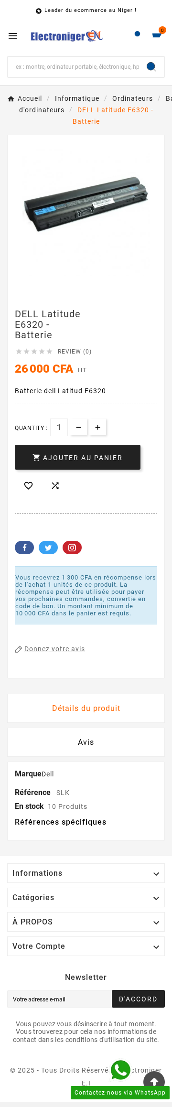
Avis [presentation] (86, 742)
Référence (34, 792)
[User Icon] (137, 36)
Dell (48, 774)
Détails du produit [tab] (86, 708)
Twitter (48, 547)
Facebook (24, 547)
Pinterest (72, 547)
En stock (29, 806)
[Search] (151, 67)
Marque (28, 773)
